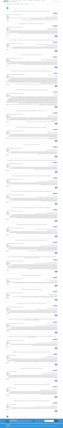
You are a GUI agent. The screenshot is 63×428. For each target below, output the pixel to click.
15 (21, 416)
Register (54, 1)
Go (55, 36)
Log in (56, 1)
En (59, 1)
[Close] (57, 424)
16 (23, 416)
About (18, 2)
